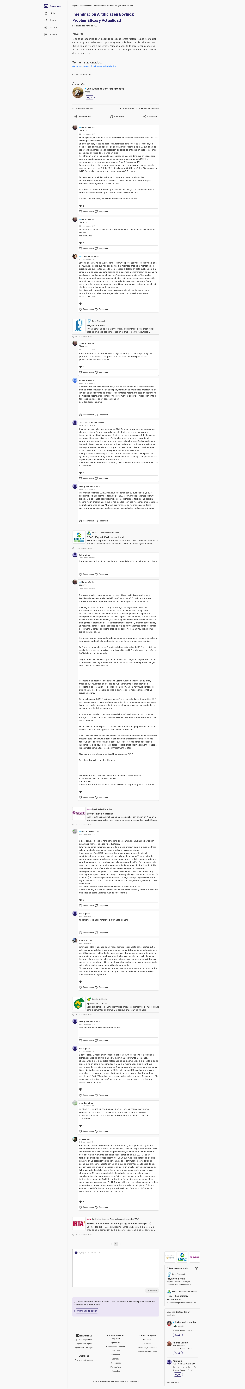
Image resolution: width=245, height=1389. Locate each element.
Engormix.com (78, 6)
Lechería (89, 6)
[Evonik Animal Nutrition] (194, 1257)
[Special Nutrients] (170, 1257)
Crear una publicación (86, 1311)
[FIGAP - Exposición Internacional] (182, 1257)
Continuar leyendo (81, 74)
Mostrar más (173, 1382)
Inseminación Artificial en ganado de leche (113, 6)
